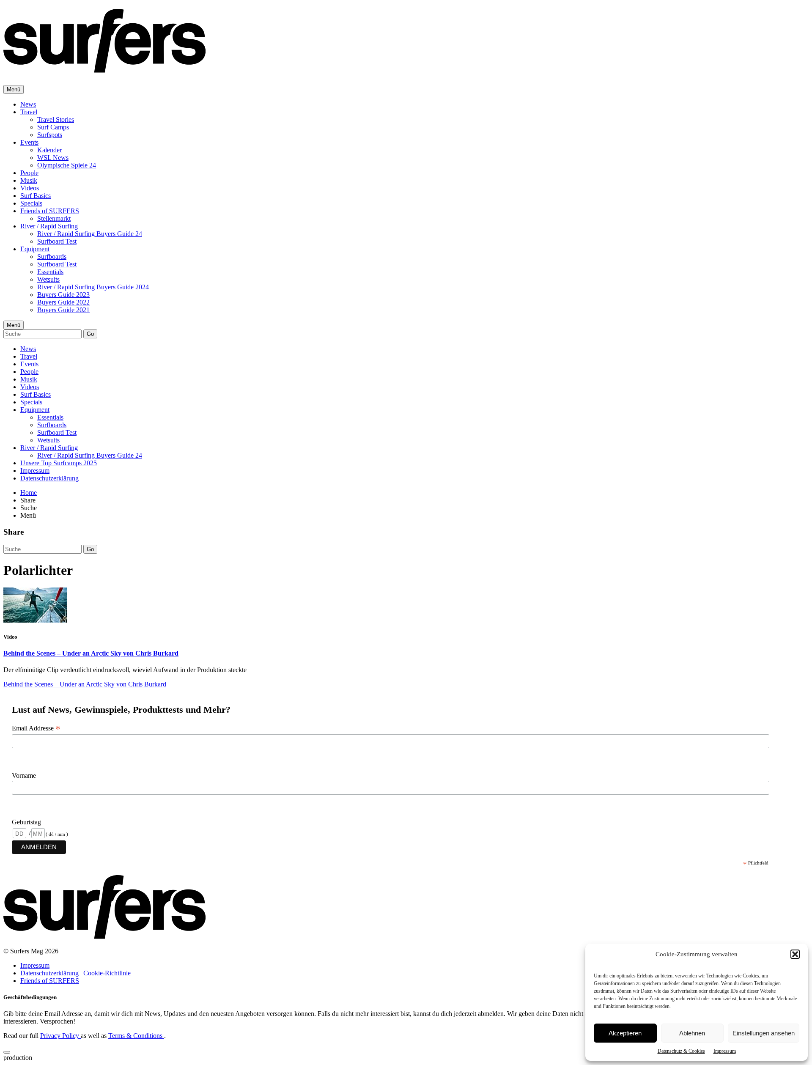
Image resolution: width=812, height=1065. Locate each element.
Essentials (50, 271)
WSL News (53, 157)
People (29, 172)
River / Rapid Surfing (49, 226)
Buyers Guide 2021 (63, 309)
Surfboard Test (57, 241)
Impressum (724, 1051)
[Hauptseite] (104, 68)
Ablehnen (692, 1033)
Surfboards (51, 256)
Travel (28, 111)
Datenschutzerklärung (49, 478)
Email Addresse (36, 728)
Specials (31, 203)
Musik (28, 180)
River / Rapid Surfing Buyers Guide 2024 (93, 287)
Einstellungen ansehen (763, 1033)
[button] (795, 954)
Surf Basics (35, 195)
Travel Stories (55, 119)
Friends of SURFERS (49, 210)
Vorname (24, 775)
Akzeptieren (625, 1033)
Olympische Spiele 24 (66, 165)
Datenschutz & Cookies (681, 1051)
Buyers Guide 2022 (63, 302)
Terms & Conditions (136, 1035)
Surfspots (49, 134)
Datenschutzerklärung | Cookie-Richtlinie (75, 973)
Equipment (34, 249)
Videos (29, 188)
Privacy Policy (60, 1035)
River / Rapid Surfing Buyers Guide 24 (89, 233)
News (28, 104)
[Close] (6, 1052)
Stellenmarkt (54, 218)
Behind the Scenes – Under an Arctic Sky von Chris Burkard (90, 653)
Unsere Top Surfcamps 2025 (58, 463)
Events (29, 142)
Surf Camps (53, 127)
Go (90, 334)
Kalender (49, 150)
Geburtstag (26, 822)
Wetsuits (48, 279)
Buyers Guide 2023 (63, 294)
